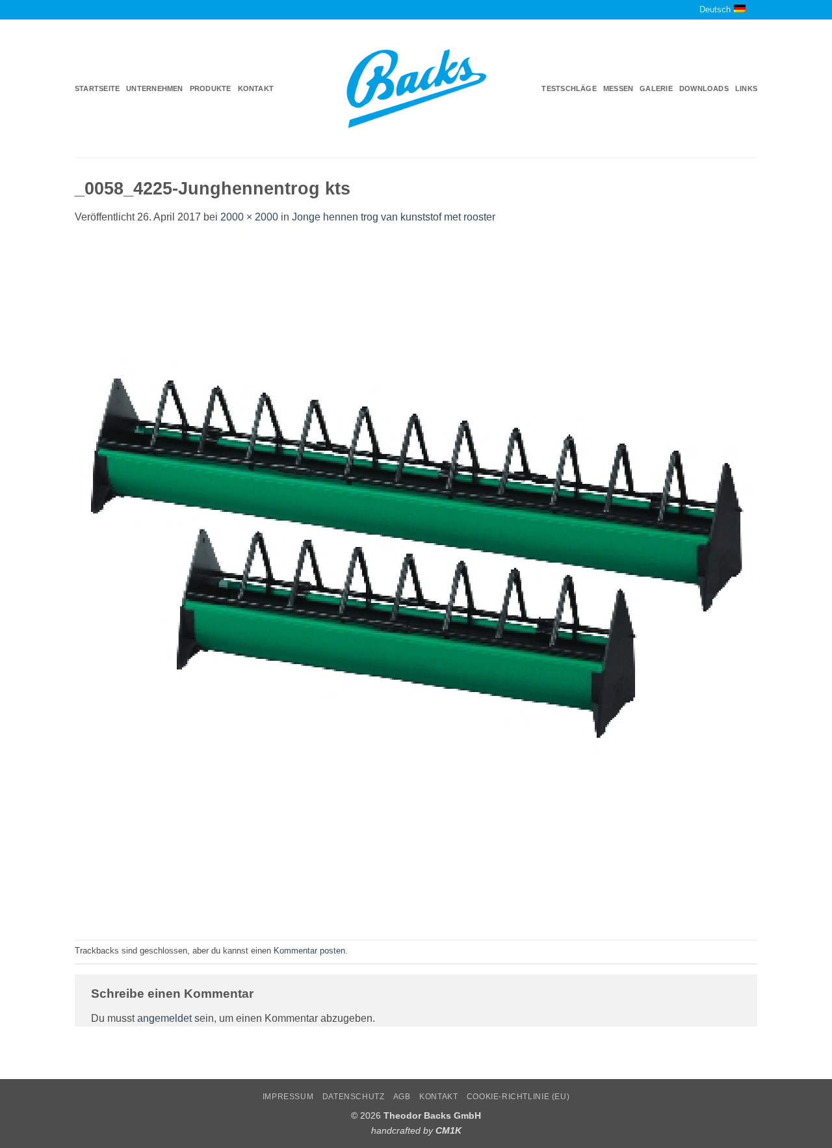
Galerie (656, 88)
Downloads (704, 88)
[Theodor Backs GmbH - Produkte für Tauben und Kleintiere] (416, 89)
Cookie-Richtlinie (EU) (518, 1096)
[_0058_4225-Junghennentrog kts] (416, 581)
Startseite (97, 88)
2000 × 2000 (249, 216)
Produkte (210, 88)
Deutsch (715, 9)
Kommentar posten (309, 950)
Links (746, 88)
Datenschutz (353, 1096)
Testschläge (568, 88)
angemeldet (164, 1018)
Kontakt (256, 88)
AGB (402, 1096)
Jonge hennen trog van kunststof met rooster (393, 216)
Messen (618, 88)
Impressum (288, 1096)
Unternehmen (154, 88)
